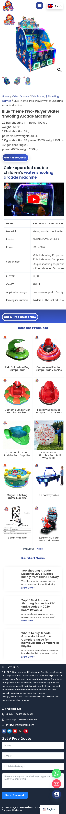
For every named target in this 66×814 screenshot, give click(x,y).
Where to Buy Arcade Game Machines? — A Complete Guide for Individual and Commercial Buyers (40, 639)
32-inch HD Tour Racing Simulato (49, 539)
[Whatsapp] (56, 773)
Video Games (20, 96)
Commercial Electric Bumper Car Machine (49, 368)
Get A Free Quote (15, 157)
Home (5, 96)
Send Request (14, 795)
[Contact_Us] (56, 794)
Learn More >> (28, 587)
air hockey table (49, 495)
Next (40, 549)
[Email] (56, 783)
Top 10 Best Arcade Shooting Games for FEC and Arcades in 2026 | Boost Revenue (38, 605)
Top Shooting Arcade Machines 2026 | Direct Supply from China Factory (40, 574)
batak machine (17, 537)
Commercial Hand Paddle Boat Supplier (17, 454)
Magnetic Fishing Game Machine (17, 496)
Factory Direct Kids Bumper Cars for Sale (49, 411)
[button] (39, 5)
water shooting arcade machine (28, 175)
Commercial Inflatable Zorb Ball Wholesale (49, 455)
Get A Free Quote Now (20, 317)
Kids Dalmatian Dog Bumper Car (17, 368)
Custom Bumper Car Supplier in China (17, 411)
